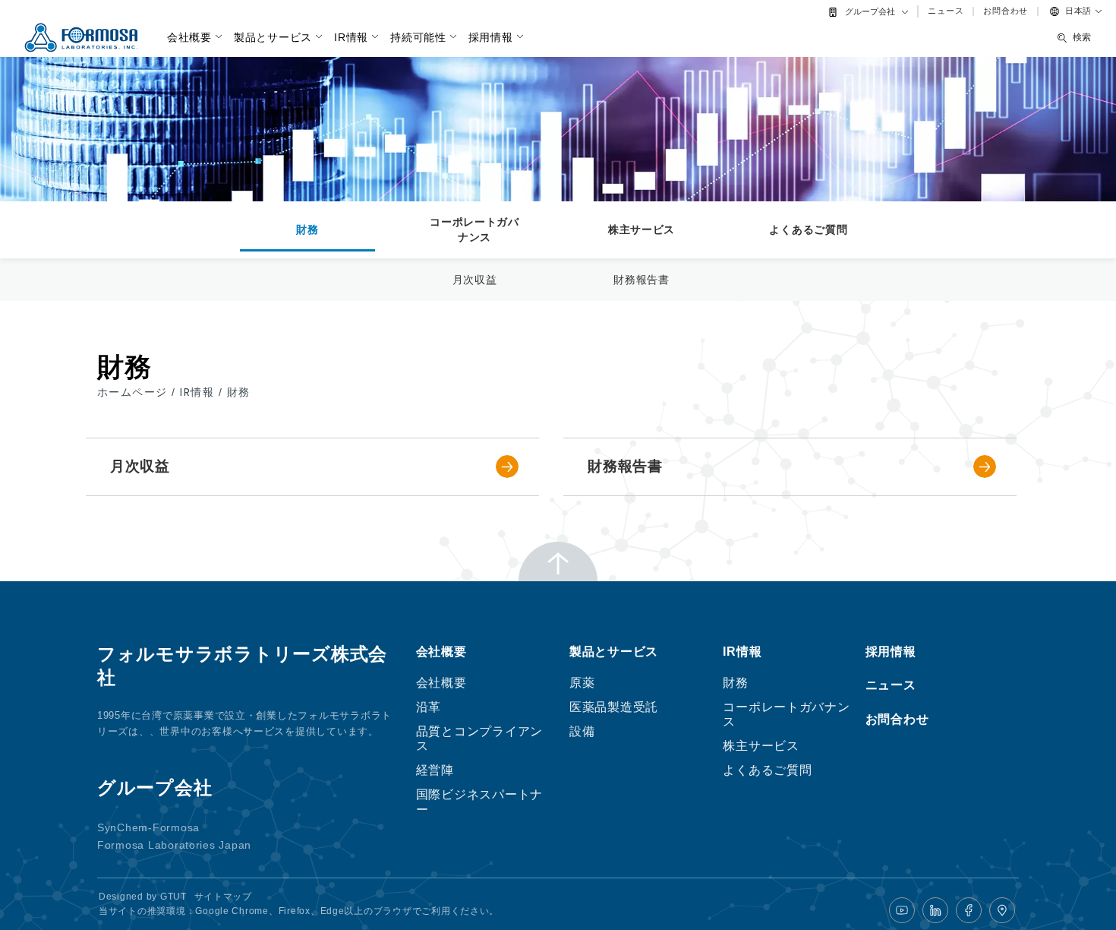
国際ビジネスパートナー (479, 801)
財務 (307, 229)
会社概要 (189, 37)
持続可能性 (418, 37)
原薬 (581, 682)
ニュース (945, 11)
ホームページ (134, 392)
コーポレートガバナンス (474, 229)
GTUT (173, 896)
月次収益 (474, 279)
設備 (581, 731)
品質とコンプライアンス (479, 738)
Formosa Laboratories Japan (174, 845)
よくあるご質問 (808, 229)
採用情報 (490, 37)
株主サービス (641, 229)
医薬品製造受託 (613, 707)
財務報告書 (641, 279)
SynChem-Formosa (148, 827)
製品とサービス (273, 37)
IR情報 (351, 37)
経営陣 (435, 770)
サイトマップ (223, 896)
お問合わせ (1005, 11)
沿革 (428, 707)
